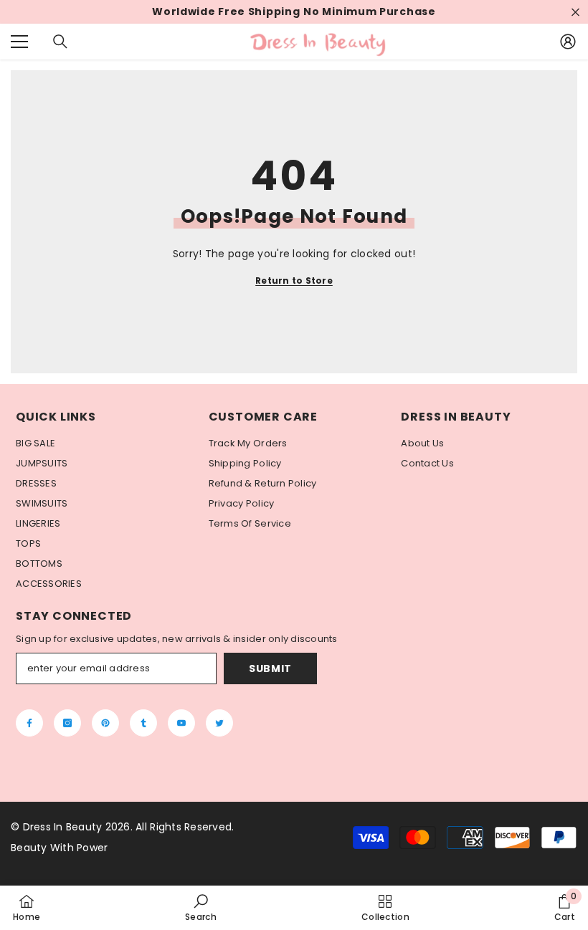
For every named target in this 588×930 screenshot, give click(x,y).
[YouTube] (181, 723)
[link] (201, 907)
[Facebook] (29, 723)
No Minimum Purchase (369, 12)
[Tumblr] (143, 723)
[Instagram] (67, 723)
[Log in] (568, 41)
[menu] (19, 41)
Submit (270, 668)
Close (575, 11)
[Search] (60, 41)
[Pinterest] (105, 723)
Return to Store (294, 280)
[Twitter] (219, 723)
